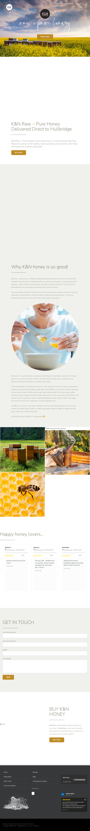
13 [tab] (51, 596)
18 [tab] (65, 596)
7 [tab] (36, 596)
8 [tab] (38, 596)
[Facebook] (33, 793)
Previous (1, 569)
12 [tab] (49, 596)
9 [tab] (41, 596)
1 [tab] (20, 596)
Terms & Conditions (10, 785)
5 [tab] (30, 596)
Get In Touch (7, 781)
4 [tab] (28, 596)
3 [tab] (25, 596)
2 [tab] (22, 596)
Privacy (29, 826)
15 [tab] (57, 596)
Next (89, 569)
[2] (22, 473)
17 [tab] (62, 596)
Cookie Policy (36, 826)
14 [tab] (54, 596)
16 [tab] (59, 596)
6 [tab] (33, 596)
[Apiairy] (22, 428)
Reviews (35, 772)
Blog (34, 777)
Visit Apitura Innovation (40, 781)
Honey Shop (7, 777)
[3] (67, 431)
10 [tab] (44, 596)
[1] (55, 428)
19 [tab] (67, 596)
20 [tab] (70, 596)
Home (5, 772)
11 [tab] (46, 596)
